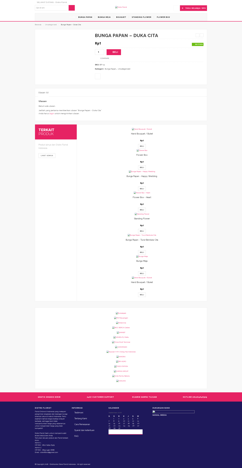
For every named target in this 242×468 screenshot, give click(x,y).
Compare (104, 58)
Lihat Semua (47, 156)
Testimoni (78, 412)
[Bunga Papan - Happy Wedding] (142, 171)
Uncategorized (51, 25)
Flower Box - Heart (142, 197)
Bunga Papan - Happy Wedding (142, 176)
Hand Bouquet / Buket (142, 134)
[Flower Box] (142, 150)
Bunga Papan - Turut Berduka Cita (142, 240)
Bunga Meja (142, 261)
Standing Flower (142, 218)
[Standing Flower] (142, 214)
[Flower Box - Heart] (142, 193)
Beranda (38, 25)
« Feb (113, 431)
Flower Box (141, 155)
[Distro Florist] (121, 7)
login (52, 113)
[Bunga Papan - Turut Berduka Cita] (142, 235)
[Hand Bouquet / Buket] (142, 129)
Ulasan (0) (43, 92)
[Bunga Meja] (142, 256)
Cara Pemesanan (82, 424)
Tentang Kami (80, 418)
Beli (115, 52)
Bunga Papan (110, 69)
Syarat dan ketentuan (84, 430)
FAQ (76, 436)
